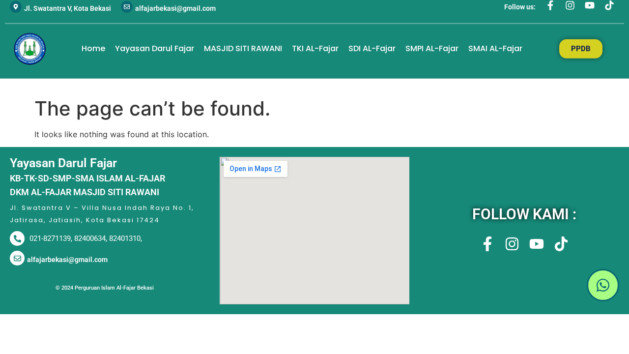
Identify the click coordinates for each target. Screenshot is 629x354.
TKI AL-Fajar (315, 48)
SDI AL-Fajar (372, 48)
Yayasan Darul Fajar (154, 48)
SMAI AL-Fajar (495, 48)
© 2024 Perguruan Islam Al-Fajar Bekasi (105, 288)
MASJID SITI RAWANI (243, 48)
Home (93, 48)
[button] (524, 286)
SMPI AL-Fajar (431, 48)
